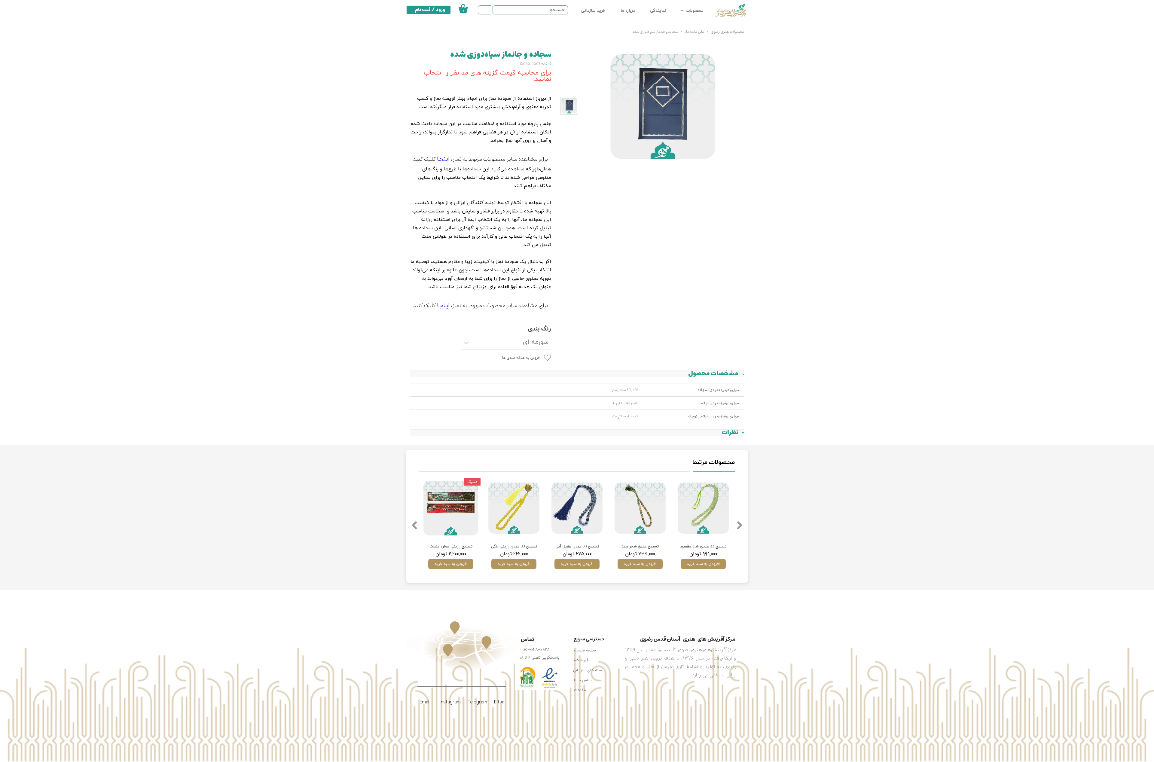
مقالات (580, 690)
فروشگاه (581, 660)
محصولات (695, 11)
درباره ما (628, 11)
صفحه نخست (585, 650)
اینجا (443, 159)
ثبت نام (422, 9)
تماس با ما (583, 680)
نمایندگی (658, 11)
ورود (440, 9)
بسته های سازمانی (588, 670)
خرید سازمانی (593, 11)
